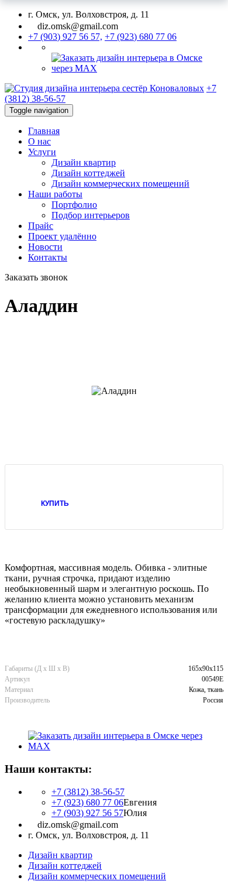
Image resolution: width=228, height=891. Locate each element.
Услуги (42, 152)
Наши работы (55, 194)
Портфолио (74, 205)
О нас (39, 141)
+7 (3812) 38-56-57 (88, 792)
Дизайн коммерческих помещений (120, 184)
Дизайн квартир (83, 162)
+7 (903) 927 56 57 (87, 813)
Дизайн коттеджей (88, 173)
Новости (45, 247)
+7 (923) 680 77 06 (87, 802)
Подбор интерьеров (90, 215)
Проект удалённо (62, 236)
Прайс (40, 226)
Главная (44, 131)
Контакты (47, 257)
